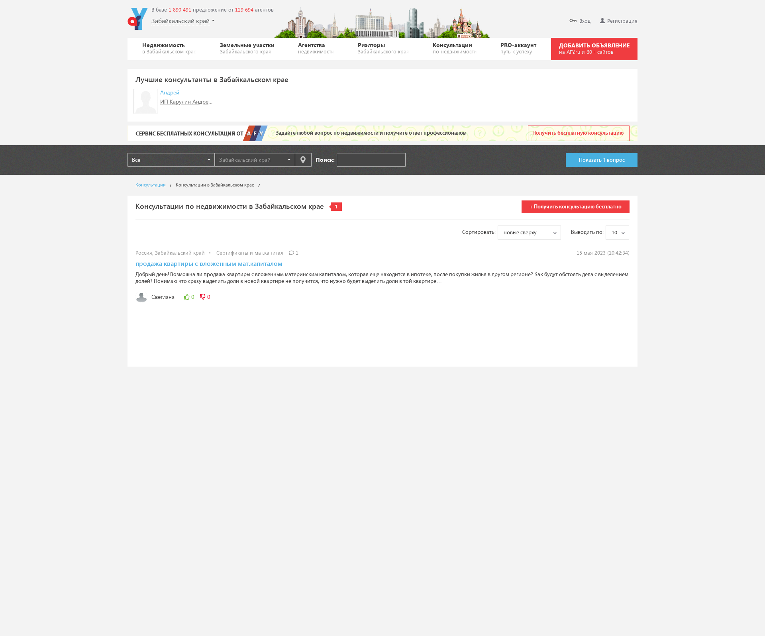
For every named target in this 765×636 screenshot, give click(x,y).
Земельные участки (247, 48)
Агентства (316, 48)
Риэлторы (383, 48)
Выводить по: (587, 232)
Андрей (169, 92)
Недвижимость (169, 48)
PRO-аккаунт (518, 48)
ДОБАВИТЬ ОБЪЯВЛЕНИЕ (594, 48)
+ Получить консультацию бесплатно (576, 207)
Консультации (455, 48)
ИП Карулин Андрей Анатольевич (203, 101)
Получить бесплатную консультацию (578, 133)
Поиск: (325, 159)
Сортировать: (479, 232)
